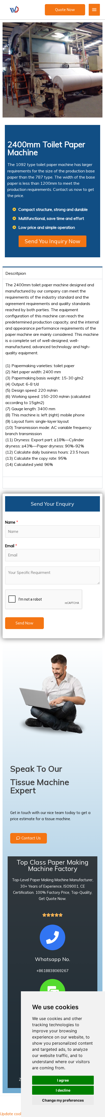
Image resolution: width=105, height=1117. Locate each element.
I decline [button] (63, 1090)
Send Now (24, 623)
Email (11, 545)
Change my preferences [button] (63, 1100)
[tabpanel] (52, 377)
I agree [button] (63, 1080)
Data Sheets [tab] (17, 482)
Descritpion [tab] (15, 273)
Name (11, 522)
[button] (65, 9)
